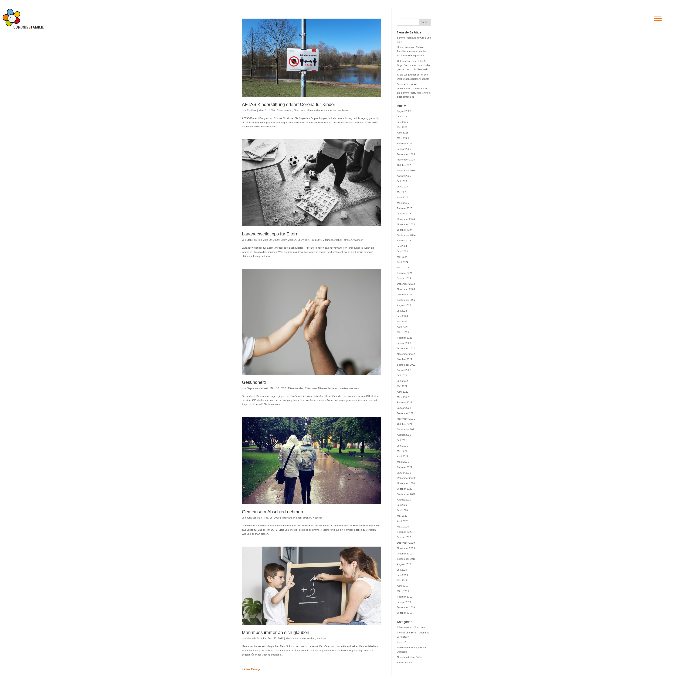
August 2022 (404, 370)
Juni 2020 (402, 510)
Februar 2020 (404, 531)
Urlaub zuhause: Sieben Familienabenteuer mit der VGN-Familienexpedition (411, 51)
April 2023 (402, 326)
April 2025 (402, 197)
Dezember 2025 (406, 154)
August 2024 (404, 240)
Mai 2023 (402, 321)
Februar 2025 (404, 208)
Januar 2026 (404, 149)
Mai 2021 (402, 451)
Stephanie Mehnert (257, 388)
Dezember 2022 (406, 348)
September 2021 (406, 429)
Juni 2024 (402, 251)
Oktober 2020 (404, 488)
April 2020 (402, 521)
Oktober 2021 (404, 424)
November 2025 (406, 159)
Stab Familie (253, 239)
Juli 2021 (402, 440)
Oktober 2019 (404, 553)
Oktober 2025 (404, 165)
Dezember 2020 (406, 477)
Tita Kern (252, 110)
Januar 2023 (404, 343)
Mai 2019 (402, 580)
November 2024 (406, 224)
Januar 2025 (404, 213)
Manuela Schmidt (256, 638)
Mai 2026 (402, 127)
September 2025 (406, 170)
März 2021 (403, 461)
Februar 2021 (404, 467)
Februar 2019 (404, 596)
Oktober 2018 (404, 612)
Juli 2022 (402, 375)
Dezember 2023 (406, 283)
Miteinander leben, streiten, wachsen (327, 110)
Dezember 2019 (406, 542)
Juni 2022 (402, 380)
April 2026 (402, 132)
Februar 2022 (404, 402)
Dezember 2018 (406, 607)
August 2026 (404, 111)
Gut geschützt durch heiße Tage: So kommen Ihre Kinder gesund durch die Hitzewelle (413, 65)
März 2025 (403, 202)
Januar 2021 (404, 472)
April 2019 (402, 585)
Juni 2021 (402, 445)
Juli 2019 (402, 569)
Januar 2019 (404, 602)
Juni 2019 (402, 575)
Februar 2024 (404, 273)
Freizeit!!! (316, 239)
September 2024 (406, 235)
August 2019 (404, 564)
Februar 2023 (404, 337)
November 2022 (406, 353)
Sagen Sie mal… (406, 662)
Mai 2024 (402, 256)
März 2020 (403, 526)
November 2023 (406, 289)
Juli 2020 (402, 504)
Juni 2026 (402, 122)
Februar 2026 (404, 143)
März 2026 (403, 138)
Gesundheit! (254, 382)
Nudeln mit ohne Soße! (410, 657)
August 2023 (404, 305)
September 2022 (406, 364)
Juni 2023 (402, 316)
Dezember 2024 (406, 219)
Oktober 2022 (404, 359)
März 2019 (403, 591)
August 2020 (404, 499)
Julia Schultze (254, 517)
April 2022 (402, 391)
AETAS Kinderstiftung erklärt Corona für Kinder (288, 104)
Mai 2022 (402, 386)
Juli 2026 (402, 116)
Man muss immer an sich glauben (275, 632)
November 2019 (406, 548)
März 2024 (403, 267)
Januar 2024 (404, 278)
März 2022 (403, 397)
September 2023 (406, 300)
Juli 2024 (402, 246)
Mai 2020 (402, 515)
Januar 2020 (404, 537)
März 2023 (403, 332)
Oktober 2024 (404, 229)
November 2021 (406, 418)
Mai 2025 (402, 192)
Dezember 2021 (406, 413)
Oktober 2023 (404, 294)
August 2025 (404, 175)
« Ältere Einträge (251, 669)
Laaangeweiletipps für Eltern (270, 233)
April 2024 (402, 262)
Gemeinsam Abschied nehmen (272, 511)
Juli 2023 (402, 310)
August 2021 (404, 434)
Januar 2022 (404, 407)
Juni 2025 (402, 186)
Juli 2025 (402, 181)
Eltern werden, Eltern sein (291, 110)
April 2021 (402, 456)
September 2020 (406, 494)
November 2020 (406, 483)
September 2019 (406, 558)
